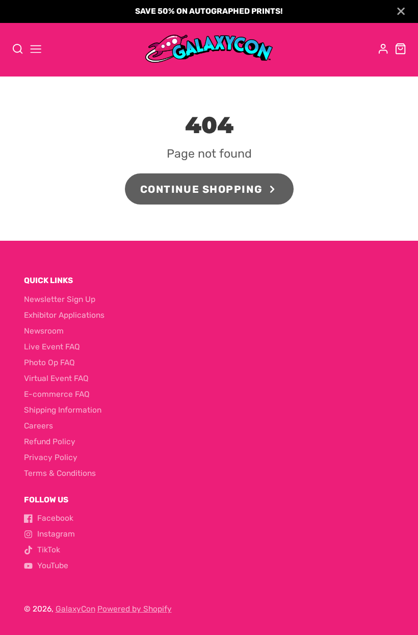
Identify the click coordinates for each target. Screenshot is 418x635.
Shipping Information (62, 410)
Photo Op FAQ (49, 362)
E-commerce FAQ (57, 394)
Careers (38, 425)
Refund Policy (49, 441)
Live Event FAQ (52, 346)
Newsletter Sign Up (59, 299)
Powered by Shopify (134, 609)
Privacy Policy (50, 457)
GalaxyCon (75, 609)
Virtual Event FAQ (56, 378)
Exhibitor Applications (64, 315)
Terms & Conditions (60, 473)
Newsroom (44, 331)
